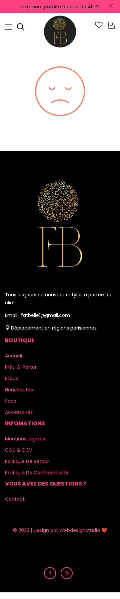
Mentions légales (25, 438)
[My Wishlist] (99, 26)
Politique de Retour (27, 461)
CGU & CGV (18, 450)
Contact (15, 499)
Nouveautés (19, 389)
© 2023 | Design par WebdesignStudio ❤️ (60, 530)
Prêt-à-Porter (21, 367)
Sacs (10, 401)
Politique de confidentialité (36, 472)
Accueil (13, 355)
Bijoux (11, 378)
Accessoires (19, 412)
